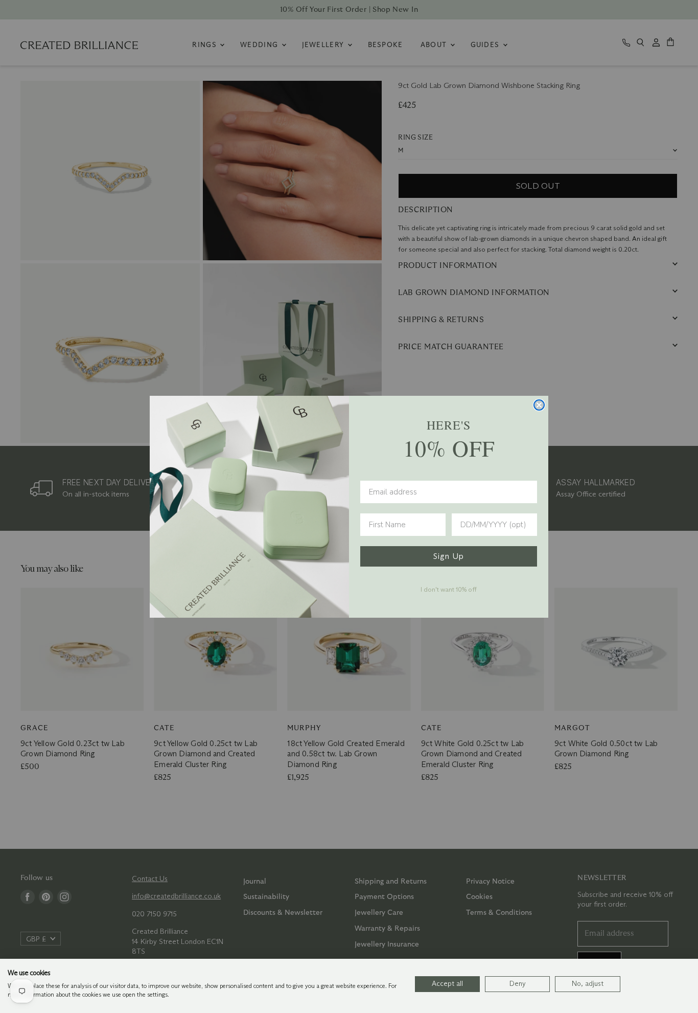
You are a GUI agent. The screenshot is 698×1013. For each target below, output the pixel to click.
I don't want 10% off (449, 589)
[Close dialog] (539, 405)
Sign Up (448, 556)
